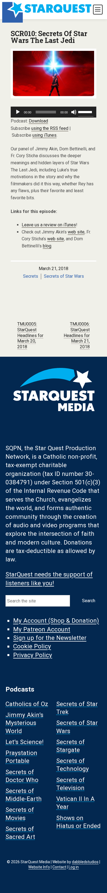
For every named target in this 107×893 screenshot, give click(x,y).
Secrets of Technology (72, 764)
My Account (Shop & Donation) (56, 620)
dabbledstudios (85, 862)
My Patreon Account (41, 629)
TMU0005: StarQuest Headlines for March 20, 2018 (30, 335)
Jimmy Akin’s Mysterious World (24, 723)
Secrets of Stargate (70, 745)
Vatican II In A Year (75, 802)
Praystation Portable (21, 757)
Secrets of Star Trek (77, 707)
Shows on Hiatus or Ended (78, 821)
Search (88, 600)
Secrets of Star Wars (64, 276)
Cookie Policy (32, 646)
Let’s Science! (24, 741)
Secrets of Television (70, 783)
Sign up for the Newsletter (49, 638)
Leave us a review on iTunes (49, 224)
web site (76, 232)
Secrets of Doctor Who (21, 775)
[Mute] (74, 112)
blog (47, 245)
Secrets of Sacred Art (20, 832)
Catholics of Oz (26, 703)
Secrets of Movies (19, 813)
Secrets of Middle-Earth (23, 794)
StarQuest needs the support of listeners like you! (49, 579)
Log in (74, 867)
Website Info (39, 867)
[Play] (18, 112)
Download (38, 121)
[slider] (86, 111)
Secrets (30, 276)
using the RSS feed (49, 128)
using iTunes (44, 135)
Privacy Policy (32, 654)
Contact (59, 867)
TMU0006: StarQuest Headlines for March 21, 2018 (77, 335)
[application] (53, 112)
